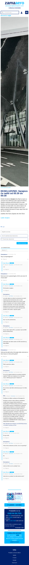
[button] (26, 12)
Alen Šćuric (11, 296)
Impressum (14, 562)
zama (14, 2)
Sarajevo (7, 217)
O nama (14, 557)
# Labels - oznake (14, 505)
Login (3, 226)
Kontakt (14, 560)
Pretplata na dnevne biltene (14, 552)
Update (14, 555)
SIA (9, 433)
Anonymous (11, 264)
